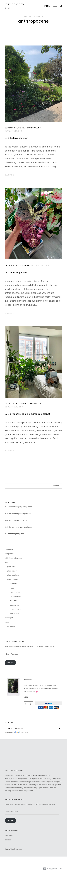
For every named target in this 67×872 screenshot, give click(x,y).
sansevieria (14, 613)
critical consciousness (30, 128)
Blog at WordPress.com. (13, 849)
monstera (13, 601)
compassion (11, 128)
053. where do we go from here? (18, 520)
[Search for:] (33, 486)
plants (7, 562)
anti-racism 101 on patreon (22, 791)
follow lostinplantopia (14, 641)
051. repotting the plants (14, 534)
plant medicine (13, 575)
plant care (11, 566)
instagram (9, 835)
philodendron (15, 609)
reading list (36, 404)
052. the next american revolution (18, 527)
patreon (8, 840)
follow (10, 663)
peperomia (14, 605)
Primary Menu (55, 6)
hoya (12, 588)
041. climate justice (16, 272)
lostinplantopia (14, 6)
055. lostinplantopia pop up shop (18, 507)
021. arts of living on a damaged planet (27, 413)
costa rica (11, 626)
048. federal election (16, 137)
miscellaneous (15, 596)
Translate (24, 733)
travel (7, 622)
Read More (9, 175)
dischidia (13, 583)
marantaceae (15, 592)
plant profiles (12, 579)
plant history (12, 571)
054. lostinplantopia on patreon (18, 514)
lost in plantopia (11, 775)
